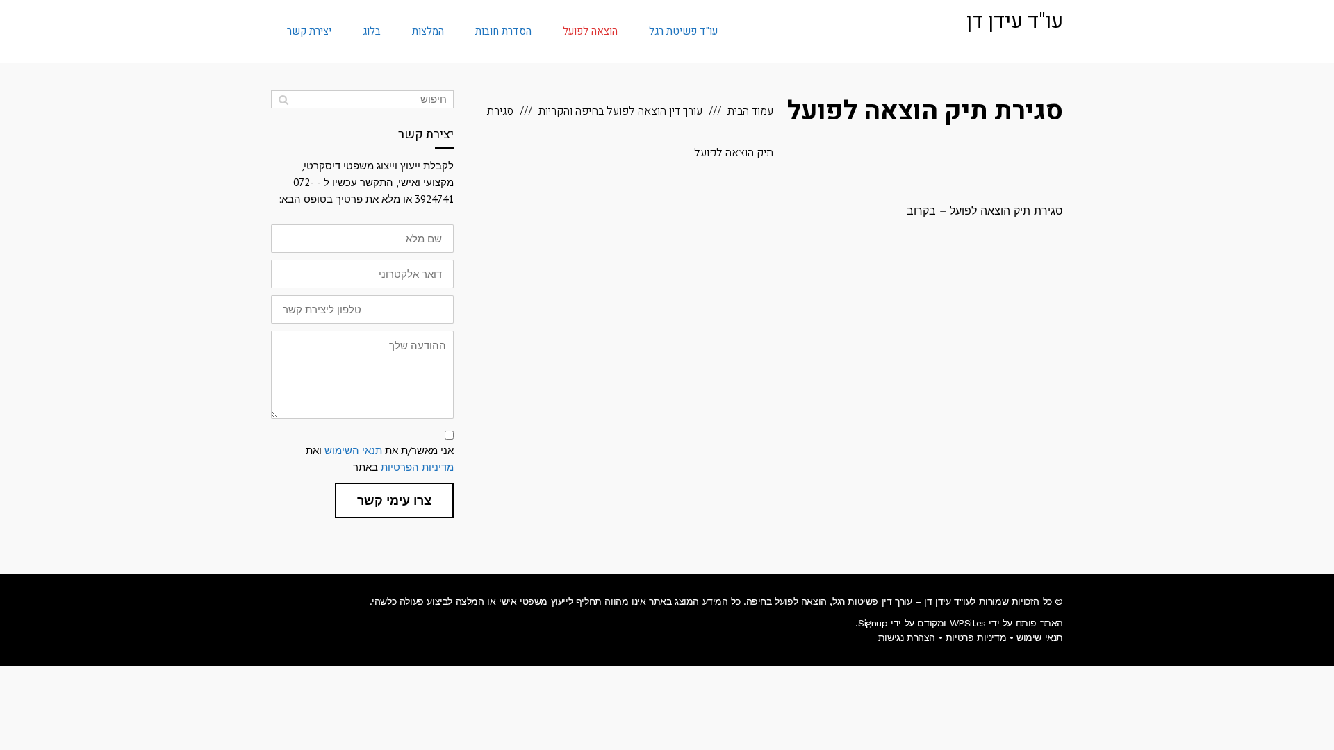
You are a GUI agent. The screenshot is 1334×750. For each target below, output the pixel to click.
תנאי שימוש (1039, 637)
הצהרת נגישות (906, 637)
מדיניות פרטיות (976, 637)
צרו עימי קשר (394, 500)
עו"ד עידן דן (1014, 21)
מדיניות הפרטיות (417, 467)
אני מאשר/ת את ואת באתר (380, 459)
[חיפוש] (283, 99)
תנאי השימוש (353, 450)
